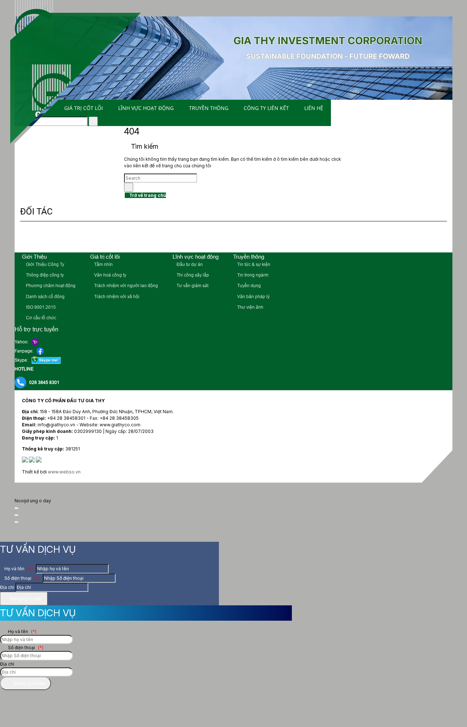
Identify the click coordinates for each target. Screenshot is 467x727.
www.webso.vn (64, 472)
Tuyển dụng (248, 285)
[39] (211, 238)
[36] (351, 238)
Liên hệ (313, 107)
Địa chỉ (7, 587)
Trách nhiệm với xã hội (116, 296)
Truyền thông (208, 107)
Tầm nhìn (103, 264)
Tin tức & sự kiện (253, 264)
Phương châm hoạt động (50, 285)
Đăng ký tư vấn (25, 598)
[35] (383, 238)
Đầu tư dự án (189, 264)
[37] (313, 238)
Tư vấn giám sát (191, 285)
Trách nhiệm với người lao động (125, 285)
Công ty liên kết (266, 107)
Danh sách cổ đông (45, 296)
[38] (263, 238)
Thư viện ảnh (249, 307)
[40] (172, 238)
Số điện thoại (21, 578)
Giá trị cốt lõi (83, 107)
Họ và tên (18, 568)
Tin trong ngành (252, 275)
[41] (87, 238)
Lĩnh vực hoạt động (146, 107)
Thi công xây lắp (192, 275)
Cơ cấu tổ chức (40, 317)
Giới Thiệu (34, 257)
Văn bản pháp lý (253, 296)
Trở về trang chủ (147, 195)
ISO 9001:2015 (40, 307)
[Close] (16, 508)
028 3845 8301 (44, 382)
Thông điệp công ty (44, 275)
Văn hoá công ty (109, 275)
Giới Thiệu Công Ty (44, 264)
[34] (411, 238)
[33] (440, 238)
